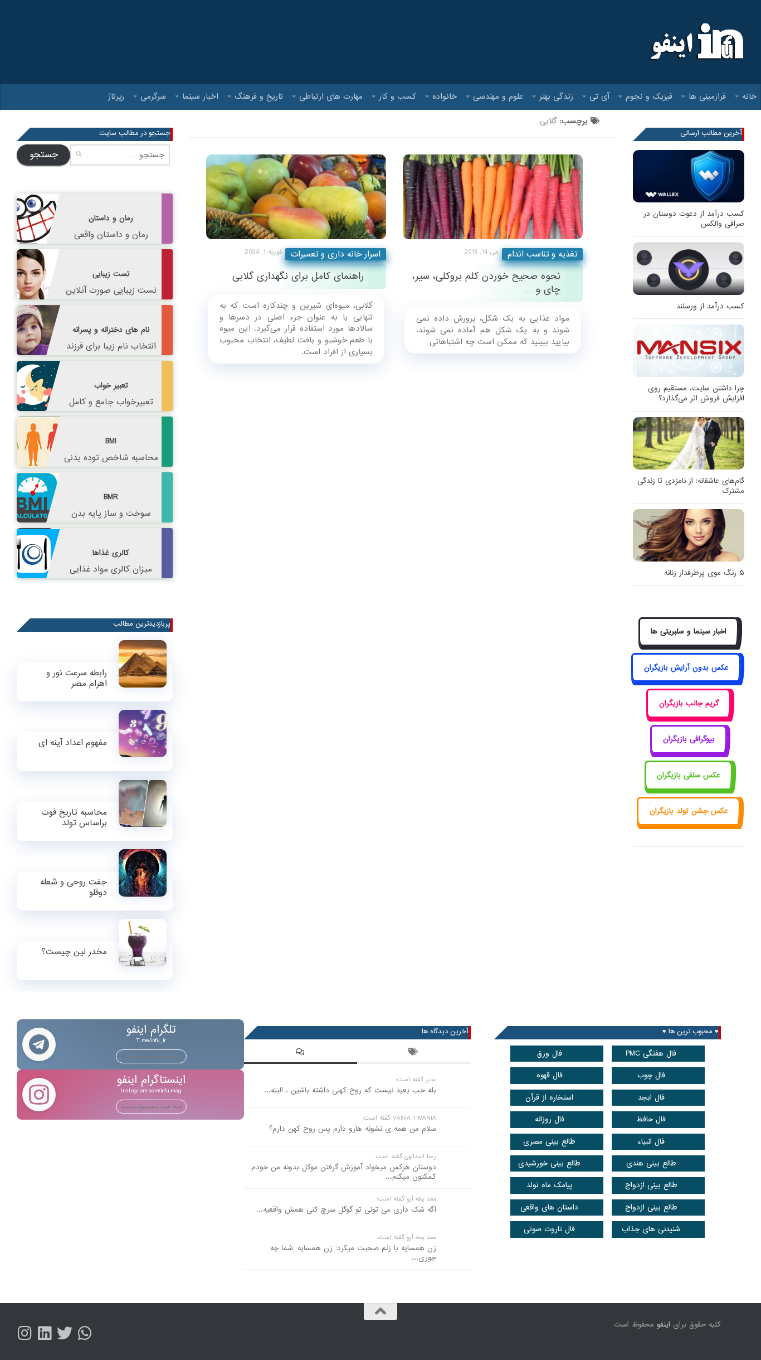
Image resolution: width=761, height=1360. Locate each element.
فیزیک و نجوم (649, 96)
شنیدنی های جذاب (651, 1229)
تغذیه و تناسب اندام (542, 254)
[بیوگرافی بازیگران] (688, 752)
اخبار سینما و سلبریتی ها (688, 631)
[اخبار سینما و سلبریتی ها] (689, 644)
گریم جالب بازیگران (689, 703)
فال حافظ (651, 1119)
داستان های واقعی (549, 1207)
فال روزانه (549, 1119)
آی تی (599, 96)
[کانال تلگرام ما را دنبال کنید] (84, 1333)
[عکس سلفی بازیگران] (688, 787)
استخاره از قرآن (549, 1098)
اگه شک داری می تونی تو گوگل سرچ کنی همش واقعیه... (346, 1210)
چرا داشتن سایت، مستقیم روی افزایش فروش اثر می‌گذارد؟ (696, 393)
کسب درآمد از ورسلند (710, 306)
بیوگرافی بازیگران (689, 739)
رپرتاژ (116, 96)
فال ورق (549, 1053)
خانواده (444, 96)
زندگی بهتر (556, 96)
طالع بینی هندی (651, 1163)
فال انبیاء (651, 1142)
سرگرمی (153, 96)
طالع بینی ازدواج (651, 1185)
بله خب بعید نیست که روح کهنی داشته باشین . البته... (350, 1090)
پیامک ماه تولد (549, 1185)
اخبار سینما (200, 96)
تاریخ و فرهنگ (259, 96)
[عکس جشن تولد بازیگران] (688, 824)
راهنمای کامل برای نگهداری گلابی (298, 276)
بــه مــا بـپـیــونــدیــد (151, 1056)
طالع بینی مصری (549, 1142)
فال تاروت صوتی (549, 1229)
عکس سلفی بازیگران (688, 775)
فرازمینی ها (707, 96)
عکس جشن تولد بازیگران (689, 811)
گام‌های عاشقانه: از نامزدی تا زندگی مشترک (690, 486)
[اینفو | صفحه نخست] (695, 41)
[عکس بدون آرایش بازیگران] (686, 680)
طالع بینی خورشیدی (549, 1163)
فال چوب (651, 1075)
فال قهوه (549, 1075)
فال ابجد (651, 1098)
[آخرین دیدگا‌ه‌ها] (301, 1053)
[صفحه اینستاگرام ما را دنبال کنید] (24, 1333)
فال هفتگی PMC (651, 1053)
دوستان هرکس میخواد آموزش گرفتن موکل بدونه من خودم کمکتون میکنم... (343, 1172)
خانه (749, 96)
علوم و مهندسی (498, 96)
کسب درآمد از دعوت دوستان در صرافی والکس (693, 219)
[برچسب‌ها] (414, 1053)
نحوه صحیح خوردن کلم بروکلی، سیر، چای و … (486, 282)
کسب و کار (397, 96)
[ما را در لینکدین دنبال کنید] (44, 1333)
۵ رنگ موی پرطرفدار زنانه (704, 573)
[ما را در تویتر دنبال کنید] (64, 1333)
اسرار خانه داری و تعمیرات (335, 254)
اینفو (663, 1324)
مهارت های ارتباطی (331, 96)
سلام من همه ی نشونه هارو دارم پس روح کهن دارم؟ (352, 1129)
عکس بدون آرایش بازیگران (686, 668)
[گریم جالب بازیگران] (688, 716)
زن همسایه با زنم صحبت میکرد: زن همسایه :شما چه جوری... (353, 1253)
